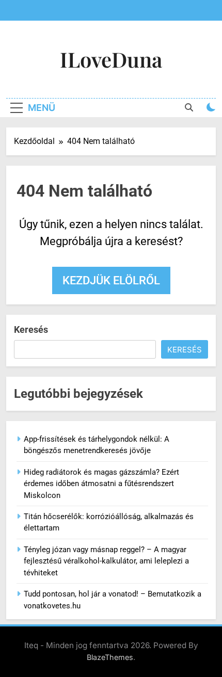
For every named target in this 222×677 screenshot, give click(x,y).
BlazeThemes (110, 657)
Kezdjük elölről (111, 280)
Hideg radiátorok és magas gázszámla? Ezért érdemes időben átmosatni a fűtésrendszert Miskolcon (101, 484)
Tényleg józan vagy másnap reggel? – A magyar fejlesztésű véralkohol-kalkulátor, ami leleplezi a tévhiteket (106, 561)
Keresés (31, 329)
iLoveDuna (111, 59)
